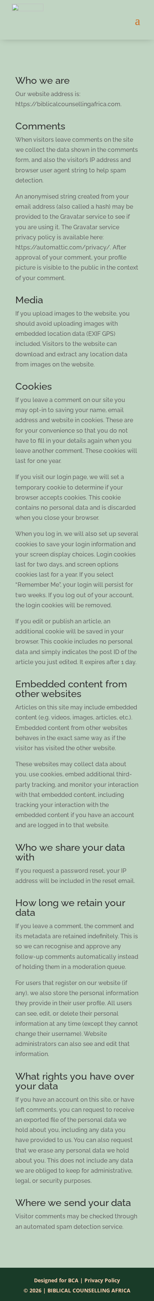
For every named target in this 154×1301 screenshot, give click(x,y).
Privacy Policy (102, 1280)
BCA (73, 1280)
